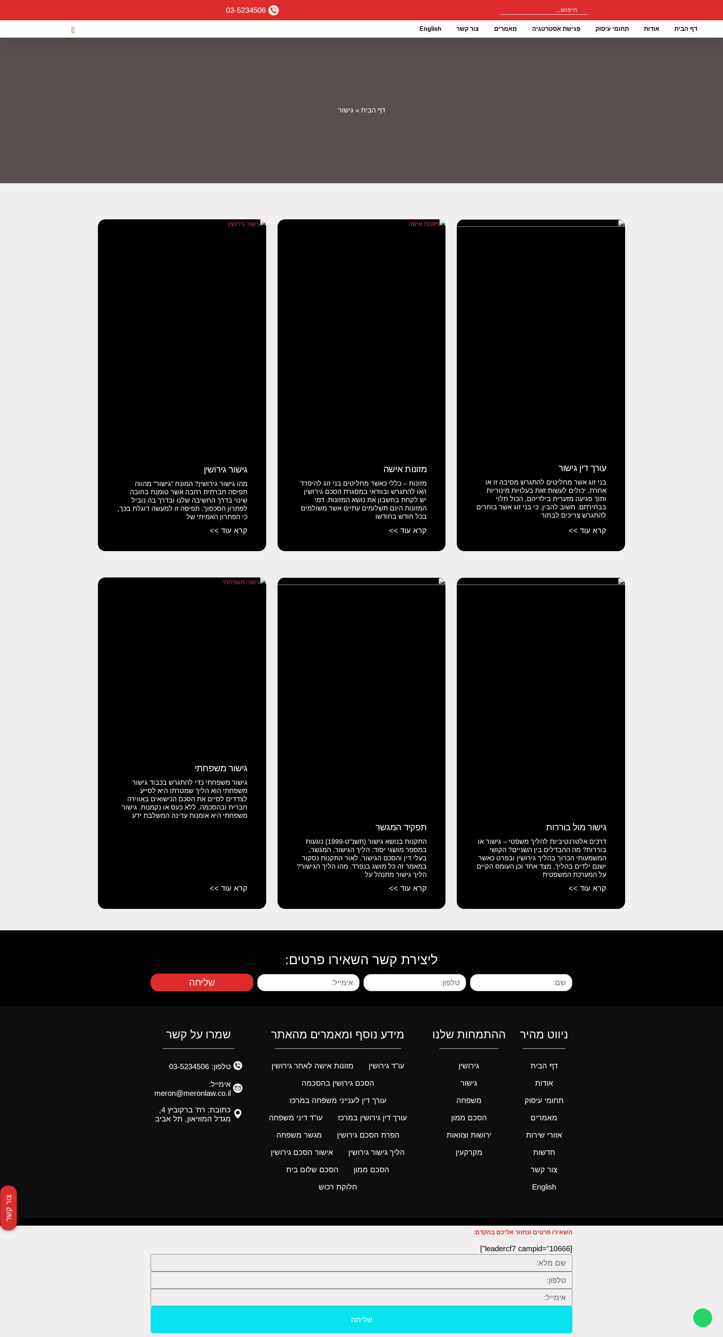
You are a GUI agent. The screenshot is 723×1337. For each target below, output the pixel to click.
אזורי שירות (544, 1135)
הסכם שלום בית (312, 1169)
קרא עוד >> (587, 530)
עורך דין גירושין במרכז (372, 1118)
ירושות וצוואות (469, 1135)
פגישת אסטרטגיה (556, 29)
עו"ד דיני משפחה (296, 1118)
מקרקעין (469, 1152)
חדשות (544, 1152)
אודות (651, 29)
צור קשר (467, 29)
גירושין (469, 1066)
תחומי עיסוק (612, 29)
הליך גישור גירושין (376, 1152)
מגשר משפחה (299, 1135)
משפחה (469, 1100)
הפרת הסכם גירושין (368, 1135)
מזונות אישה (405, 469)
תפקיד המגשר (401, 827)
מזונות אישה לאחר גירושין (313, 1066)
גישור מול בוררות (576, 827)
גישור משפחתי (221, 768)
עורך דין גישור (582, 468)
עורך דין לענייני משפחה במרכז (338, 1100)
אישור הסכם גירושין (302, 1152)
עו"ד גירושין (386, 1066)
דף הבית (685, 29)
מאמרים (505, 29)
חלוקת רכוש (338, 1187)
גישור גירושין (225, 469)
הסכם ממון (469, 1118)
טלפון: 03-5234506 (200, 1066)
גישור (469, 1083)
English (430, 29)
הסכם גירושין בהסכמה (338, 1083)
